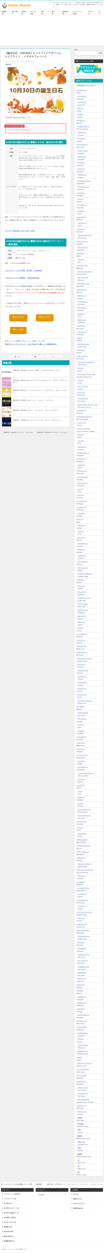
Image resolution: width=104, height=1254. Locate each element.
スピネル (81, 580)
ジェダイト (81, 513)
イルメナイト (82, 217)
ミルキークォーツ (83, 954)
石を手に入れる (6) (10, 1222)
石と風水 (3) (8, 1203)
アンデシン (81, 193)
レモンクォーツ (83, 1087)
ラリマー (81, 1039)
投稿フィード (77, 1198)
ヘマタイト (81, 882)
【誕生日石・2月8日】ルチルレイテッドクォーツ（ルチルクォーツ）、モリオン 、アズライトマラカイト (40, 381)
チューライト (82, 694)
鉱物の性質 (65, 13)
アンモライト (82, 205)
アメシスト (81, 163)
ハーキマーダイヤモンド (86, 773)
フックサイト (82, 821)
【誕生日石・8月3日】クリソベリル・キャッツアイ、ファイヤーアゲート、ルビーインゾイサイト (40, 391)
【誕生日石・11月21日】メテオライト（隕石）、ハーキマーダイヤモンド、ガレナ (36, 370)
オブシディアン (83, 265)
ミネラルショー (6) (10, 1198)
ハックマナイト (83, 767)
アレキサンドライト (84, 181)
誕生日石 (8, 64)
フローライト (82, 834)
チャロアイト (82, 688)
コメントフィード (79, 1203)
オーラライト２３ (83, 283)
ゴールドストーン (83, 453)
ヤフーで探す (19, 330)
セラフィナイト (83, 610)
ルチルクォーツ (83, 1051)
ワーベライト (82, 1111)
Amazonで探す (45, 317)
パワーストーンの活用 (77, 13)
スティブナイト (83, 561)
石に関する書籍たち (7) (11, 1213)
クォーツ (81, 380)
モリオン (81, 991)
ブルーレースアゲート (85, 864)
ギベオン (81, 368)
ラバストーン (82, 1021)
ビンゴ (99, 13)
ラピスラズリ (82, 1027)
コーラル (81, 441)
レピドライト (82, 1081)
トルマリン (81, 731)
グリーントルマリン (84, 428)
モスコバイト (82, 978)
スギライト (81, 549)
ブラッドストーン (83, 852)
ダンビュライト (83, 682)
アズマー (81, 114)
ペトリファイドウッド (85, 912)
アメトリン (81, 169)
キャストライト (83, 356)
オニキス (81, 253)
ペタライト (81, 906)
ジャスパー (81, 525)
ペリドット (81, 918)
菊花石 (80, 1154)
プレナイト (81, 876)
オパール (81, 259)
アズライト (81, 120)
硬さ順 (53, 13)
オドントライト (83, 247)
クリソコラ (81, 392)
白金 (79, 1148)
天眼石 (80, 1118)
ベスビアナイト (83, 900)
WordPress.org (78, 1208)
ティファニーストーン (85, 701)
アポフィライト (83, 150)
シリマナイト (82, 507)
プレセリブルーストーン (86, 870)
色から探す (14, 13)
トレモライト (82, 737)
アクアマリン (82, 102)
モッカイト (81, 985)
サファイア (81, 459)
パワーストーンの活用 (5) (12, 1194)
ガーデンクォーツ (83, 344)
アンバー (81, 199)
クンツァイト (82, 422)
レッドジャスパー (83, 1069)
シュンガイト (82, 501)
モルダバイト (82, 1003)
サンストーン (82, 471)
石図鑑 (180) (8, 1227)
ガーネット (81, 350)
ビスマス (81, 803)
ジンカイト (81, 537)
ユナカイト (81, 1009)
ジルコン (81, 531)
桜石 (79, 1130)
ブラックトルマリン (84, 846)
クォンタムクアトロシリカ (86, 374)
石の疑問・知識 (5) (10, 1217)
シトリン (81, 489)
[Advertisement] (52, 31)
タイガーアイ (82, 646)
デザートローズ (83, 713)
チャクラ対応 (33, 13)
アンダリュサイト (83, 187)
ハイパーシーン (83, 755)
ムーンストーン (83, 960)
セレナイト (81, 622)
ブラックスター (83, 840)
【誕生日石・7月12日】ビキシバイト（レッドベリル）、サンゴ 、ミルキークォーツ (37, 420)
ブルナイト (81, 858)
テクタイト (81, 707)
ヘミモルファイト (83, 888)
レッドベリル (82, 1075)
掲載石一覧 (5, 13)
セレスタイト (82, 616)
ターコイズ (81, 664)
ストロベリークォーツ (85, 574)
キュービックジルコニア (86, 362)
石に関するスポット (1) (11, 1208)
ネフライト (81, 749)
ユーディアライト (83, 1015)
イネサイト (81, 211)
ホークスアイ (82, 924)
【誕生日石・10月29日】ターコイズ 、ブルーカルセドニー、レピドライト (19, 432)
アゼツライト (82, 132)
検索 (76, 49)
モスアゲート (82, 972)
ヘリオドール (82, 894)
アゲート (81, 108)
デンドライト (82, 719)
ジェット (81, 519)
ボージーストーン (83, 930)
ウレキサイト (82, 223)
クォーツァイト (83, 386)
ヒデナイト (81, 797)
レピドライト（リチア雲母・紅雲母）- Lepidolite (23, 270)
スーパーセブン (83, 604)
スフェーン (81, 586)
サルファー (81, 465)
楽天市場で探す (19, 317)
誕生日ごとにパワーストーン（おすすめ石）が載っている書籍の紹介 (31, 344)
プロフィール (90, 13)
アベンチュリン (83, 144)
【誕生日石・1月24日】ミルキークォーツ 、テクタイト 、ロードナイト (33, 400)
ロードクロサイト (83, 1099)
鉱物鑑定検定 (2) (9, 1241)
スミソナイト (82, 592)
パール (80, 791)
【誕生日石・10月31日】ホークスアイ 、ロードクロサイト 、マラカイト (53, 432)
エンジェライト (83, 241)
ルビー (80, 1057)
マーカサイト (82, 948)
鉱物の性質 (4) (8, 1236)
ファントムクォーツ (84, 809)
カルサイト (81, 314)
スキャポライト (83, 543)
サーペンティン (83, 483)
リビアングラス (83, 1045)
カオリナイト (82, 295)
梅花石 (80, 1136)
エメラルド (81, 229)
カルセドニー (82, 320)
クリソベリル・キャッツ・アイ (88, 404)
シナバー (81, 495)
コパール (81, 435)
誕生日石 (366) (8, 1231)
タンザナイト (82, 652)
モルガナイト (82, 997)
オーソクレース (83, 277)
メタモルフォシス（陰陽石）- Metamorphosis (22, 278)
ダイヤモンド (82, 676)
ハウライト (81, 761)
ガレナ (80, 338)
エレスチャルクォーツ (85, 235)
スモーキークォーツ (84, 598)
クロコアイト (82, 410)
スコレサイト (82, 555)
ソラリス (81, 628)
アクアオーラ (82, 96)
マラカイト (81, 942)
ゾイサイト (81, 640)
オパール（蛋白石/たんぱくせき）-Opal (20, 231)
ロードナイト (82, 1105)
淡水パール (81, 1142)
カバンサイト (82, 308)
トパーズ (81, 725)
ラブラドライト (83, 1033)
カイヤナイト (82, 289)
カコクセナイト (83, 302)
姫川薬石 (81, 1124)
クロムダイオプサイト (85, 416)
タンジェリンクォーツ (85, 658)
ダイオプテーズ (83, 670)
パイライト (81, 785)
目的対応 (24, 13)
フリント (81, 827)
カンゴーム (81, 326)
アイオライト (82, 90)
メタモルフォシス (83, 966)
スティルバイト (83, 568)
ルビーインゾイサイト (85, 1063)
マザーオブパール (83, 936)
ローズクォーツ (83, 1093)
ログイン (76, 1194)
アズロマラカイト (83, 126)
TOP (17, 1184)
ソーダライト (82, 634)
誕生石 (42, 13)
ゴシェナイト (82, 447)
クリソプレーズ (83, 398)
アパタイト (81, 138)
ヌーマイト (81, 743)
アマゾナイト (82, 157)
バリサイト (81, 779)
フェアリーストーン (84, 815)
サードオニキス (83, 477)
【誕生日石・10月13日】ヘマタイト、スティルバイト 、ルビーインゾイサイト (35, 410)
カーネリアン (82, 332)
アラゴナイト (82, 175)
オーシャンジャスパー (85, 271)
